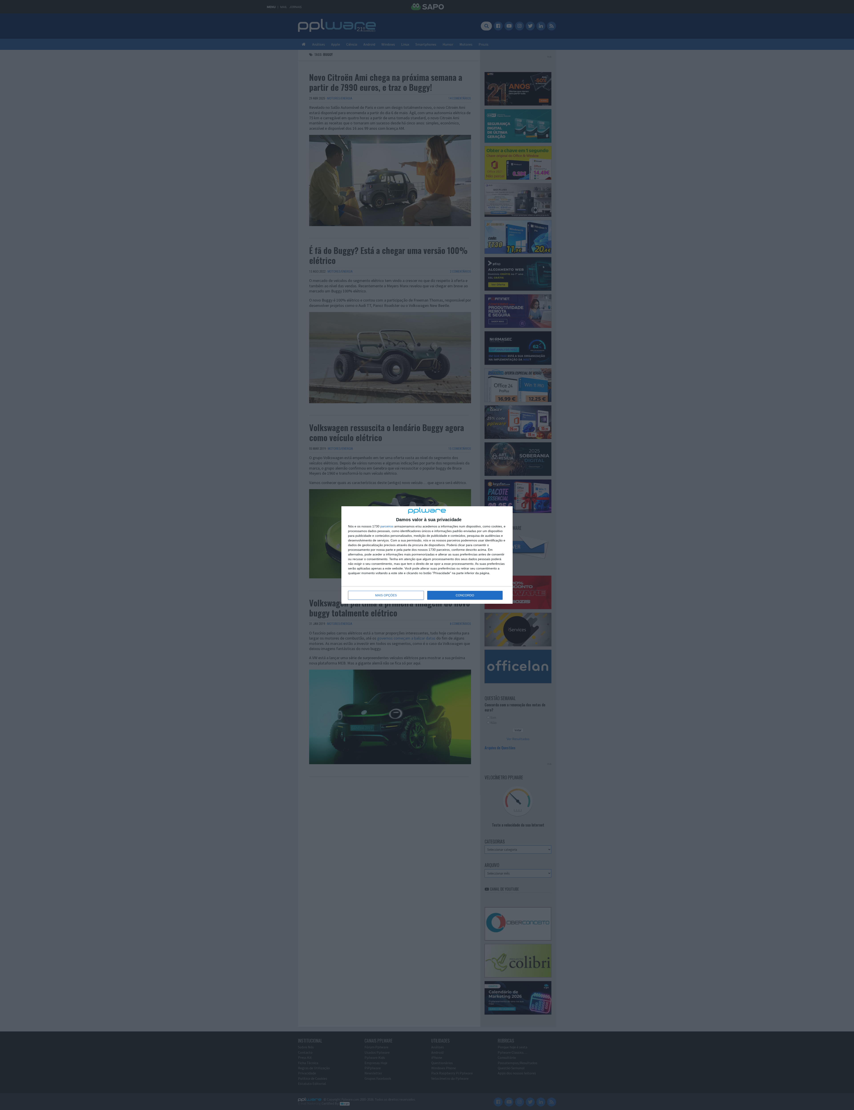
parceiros (386, 526)
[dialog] (427, 555)
